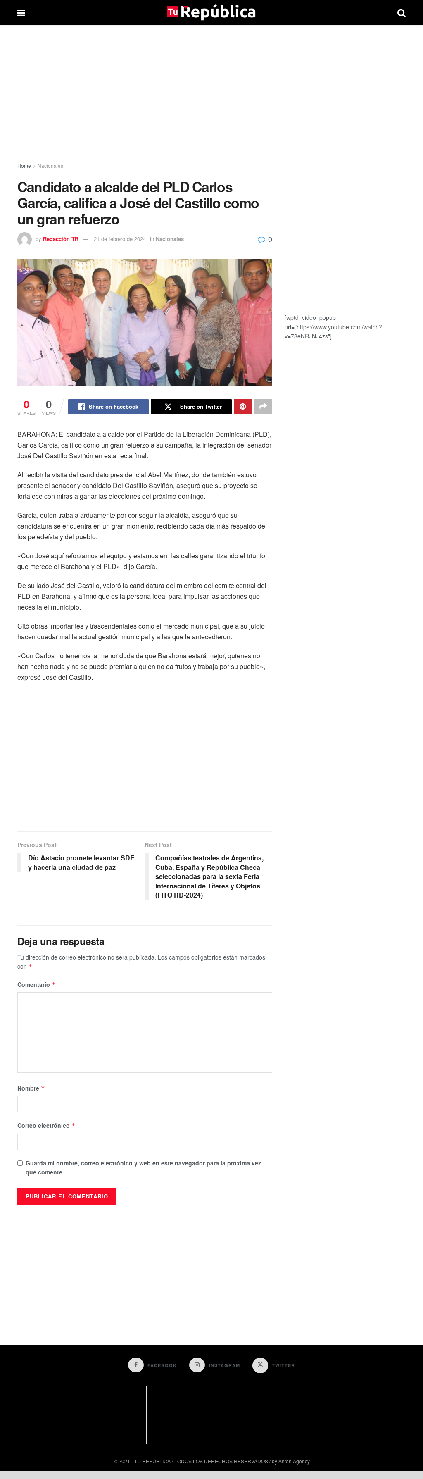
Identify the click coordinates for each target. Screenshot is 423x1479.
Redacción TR (60, 239)
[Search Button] (401, 12)
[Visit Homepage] (211, 12)
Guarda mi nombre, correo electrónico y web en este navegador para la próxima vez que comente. (143, 1167)
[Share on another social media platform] (263, 406)
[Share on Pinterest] (243, 406)
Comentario (36, 984)
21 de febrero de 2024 (120, 239)
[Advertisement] (211, 95)
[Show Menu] (21, 12)
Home (24, 165)
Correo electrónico (46, 1125)
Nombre (31, 1088)
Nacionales (50, 165)
